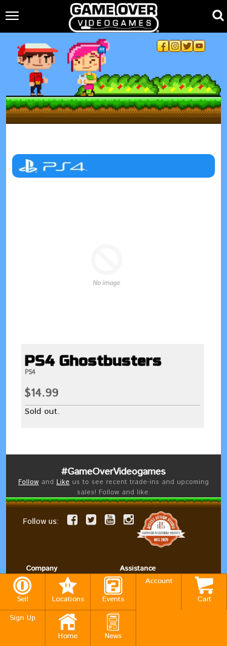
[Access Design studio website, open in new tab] (161, 529)
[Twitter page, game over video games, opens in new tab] (91, 520)
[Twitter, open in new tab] (187, 46)
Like (63, 482)
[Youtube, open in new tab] (199, 46)
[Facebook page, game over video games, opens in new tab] (72, 520)
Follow (28, 482)
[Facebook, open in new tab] (163, 46)
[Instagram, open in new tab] (175, 46)
